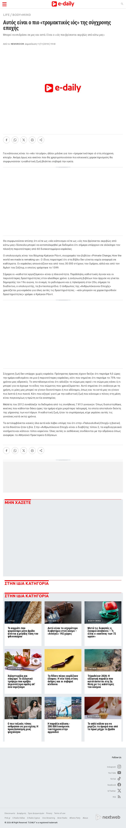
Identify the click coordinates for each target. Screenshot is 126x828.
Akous (85, 818)
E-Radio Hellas (19, 818)
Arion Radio (62, 818)
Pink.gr (8, 818)
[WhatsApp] (15, 140)
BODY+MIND (21, 14)
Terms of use (59, 813)
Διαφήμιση (21, 813)
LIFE (6, 14)
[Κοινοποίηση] (40, 140)
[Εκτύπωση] (32, 140)
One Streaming (48, 818)
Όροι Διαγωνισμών (36, 813)
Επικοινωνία (10, 813)
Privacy (49, 813)
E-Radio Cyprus (33, 818)
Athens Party (75, 818)
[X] (23, 140)
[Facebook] (6, 140)
